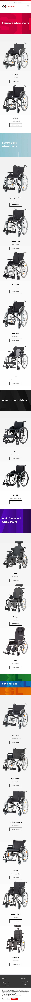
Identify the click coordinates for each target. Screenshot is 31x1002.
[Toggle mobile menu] (28, 6)
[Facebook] (22, 982)
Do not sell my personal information (13, 995)
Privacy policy (6, 985)
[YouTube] (25, 982)
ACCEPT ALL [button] (14, 998)
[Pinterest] (27, 982)
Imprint (4, 982)
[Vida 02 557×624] (15, 343)
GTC (8, 982)
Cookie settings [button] (6, 998)
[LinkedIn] (25, 984)
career (4, 983)
